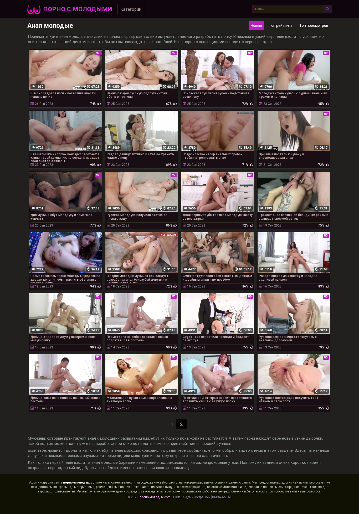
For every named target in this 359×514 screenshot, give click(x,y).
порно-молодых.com (80, 482)
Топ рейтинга (281, 25)
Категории (130, 9)
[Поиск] (327, 9)
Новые (256, 25)
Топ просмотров (313, 25)
